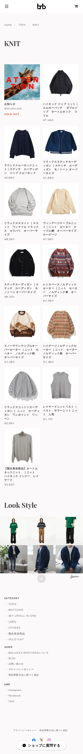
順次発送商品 (17, 633)
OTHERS (15, 627)
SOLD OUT (16, 639)
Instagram (15, 690)
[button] (41, 531)
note (11, 701)
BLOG (12, 658)
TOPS (22, 24)
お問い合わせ (16, 663)
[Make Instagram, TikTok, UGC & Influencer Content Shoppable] (75, 577)
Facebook (15, 695)
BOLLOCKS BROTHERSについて (29, 652)
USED (13, 621)
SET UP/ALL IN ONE (22, 615)
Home (8, 24)
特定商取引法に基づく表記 (24, 674)
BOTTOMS (16, 609)
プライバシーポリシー (21, 669)
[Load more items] (41, 578)
